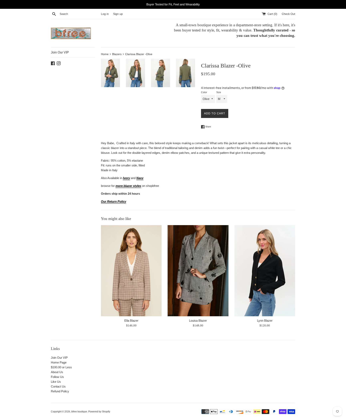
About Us (57, 372)
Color (204, 92)
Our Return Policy (113, 201)
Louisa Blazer (198, 320)
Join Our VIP (60, 52)
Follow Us (57, 377)
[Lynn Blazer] (264, 270)
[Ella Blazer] (131, 270)
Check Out (288, 13)
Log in (105, 13)
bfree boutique (79, 411)
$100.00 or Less (61, 367)
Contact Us (58, 386)
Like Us (56, 381)
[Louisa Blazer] (198, 270)
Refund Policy (60, 391)
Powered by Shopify (99, 411)
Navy (139, 178)
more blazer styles (128, 185)
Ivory (126, 178)
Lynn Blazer (265, 320)
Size (218, 92)
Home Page (58, 362)
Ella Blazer (131, 320)
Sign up (118, 13)
